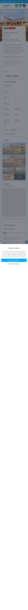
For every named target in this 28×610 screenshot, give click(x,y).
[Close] (26, 242)
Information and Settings (14, 264)
